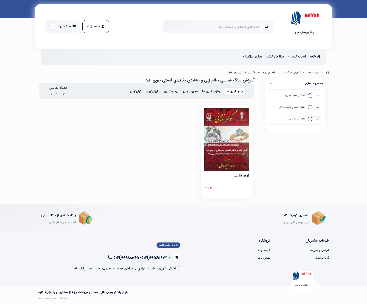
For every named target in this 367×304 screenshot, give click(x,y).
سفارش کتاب (275, 56)
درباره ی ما (263, 250)
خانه (313, 56)
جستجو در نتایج (314, 83)
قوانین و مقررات (319, 250)
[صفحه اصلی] (327, 73)
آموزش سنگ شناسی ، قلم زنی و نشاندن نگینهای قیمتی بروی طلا (264, 73)
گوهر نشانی (241, 175)
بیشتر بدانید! (253, 56)
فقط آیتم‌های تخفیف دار (292, 107)
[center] (266, 27)
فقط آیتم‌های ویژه (296, 119)
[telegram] (176, 257)
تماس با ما (264, 257)
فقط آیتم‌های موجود (294, 95)
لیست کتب (298, 56)
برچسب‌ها (313, 73)
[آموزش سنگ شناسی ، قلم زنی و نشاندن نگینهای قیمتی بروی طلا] (302, 281)
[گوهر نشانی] (227, 139)
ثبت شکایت (322, 257)
